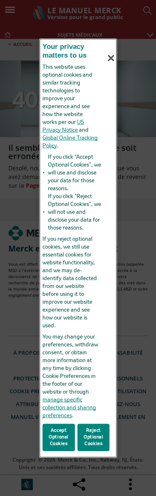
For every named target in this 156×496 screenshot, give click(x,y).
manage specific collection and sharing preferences (69, 408)
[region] (78, 248)
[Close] (111, 58)
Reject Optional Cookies (94, 437)
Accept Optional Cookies (59, 437)
